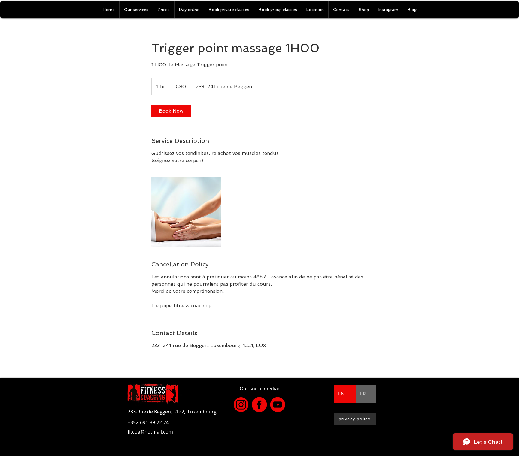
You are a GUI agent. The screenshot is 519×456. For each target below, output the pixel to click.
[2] (277, 404)
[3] (241, 404)
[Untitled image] (186, 212)
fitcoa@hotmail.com (150, 431)
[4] (259, 404)
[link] (171, 111)
